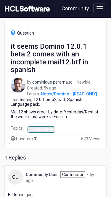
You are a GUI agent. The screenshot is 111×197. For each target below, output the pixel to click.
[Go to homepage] (26, 9)
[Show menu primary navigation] (99, 8)
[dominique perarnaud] (18, 84)
